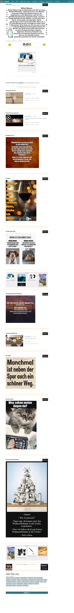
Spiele (45, 581)
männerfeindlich (25, 585)
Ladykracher (14, 579)
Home (13, 1)
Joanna (27, 124)
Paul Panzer (19, 581)
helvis (27, 343)
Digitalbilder (34, 1)
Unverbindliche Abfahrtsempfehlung (14, 293)
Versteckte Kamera (20, 583)
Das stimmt (8, 355)
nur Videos (12, 574)
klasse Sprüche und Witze (16, 5)
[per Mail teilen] (27, 44)
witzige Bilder (36, 583)
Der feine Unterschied (10, 231)
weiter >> (27, 592)
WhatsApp (25, 583)
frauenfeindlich (19, 585)
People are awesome (25, 581)
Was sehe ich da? (9, 399)
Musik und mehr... (49, 1)
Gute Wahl (8, 178)
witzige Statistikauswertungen (11, 585)
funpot (6, 1)
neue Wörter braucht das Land (11, 581)
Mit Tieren (33, 122)
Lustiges (21, 1)
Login (69, 1)
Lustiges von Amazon (32, 579)
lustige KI (18, 579)
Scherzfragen (37, 581)
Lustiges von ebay (39, 579)
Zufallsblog (8, 564)
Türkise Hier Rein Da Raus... (27, 69)
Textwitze (14, 583)
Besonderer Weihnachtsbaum (12, 459)
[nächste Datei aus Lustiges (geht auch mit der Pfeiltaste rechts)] (44, 45)
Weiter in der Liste (44, 564)
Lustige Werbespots (24, 579)
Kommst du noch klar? (11, 90)
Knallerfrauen (8, 579)
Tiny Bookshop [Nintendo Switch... (21, 286)
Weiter (45, 5)
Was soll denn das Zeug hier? (12, 112)
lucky (21, 40)
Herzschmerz (41, 1)
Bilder (25, 1)
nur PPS (17, 574)
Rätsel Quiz (32, 581)
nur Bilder (7, 574)
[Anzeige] (27, 67)
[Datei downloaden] (27, 153)
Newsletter (57, 1)
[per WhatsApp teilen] (29, 44)
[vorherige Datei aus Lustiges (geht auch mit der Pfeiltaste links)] (9, 45)
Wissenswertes (30, 583)
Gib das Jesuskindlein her (11, 333)
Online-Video (27, 93)
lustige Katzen (37, 122)
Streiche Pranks (8, 583)
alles (17, 1)
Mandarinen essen (10, 135)
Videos (28, 1)
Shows (42, 581)
